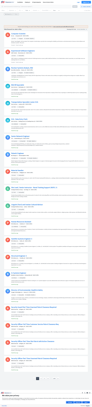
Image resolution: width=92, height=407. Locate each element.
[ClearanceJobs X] (85, 393)
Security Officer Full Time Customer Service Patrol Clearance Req (35, 324)
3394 (54, 378)
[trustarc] (87, 405)
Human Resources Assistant (21, 222)
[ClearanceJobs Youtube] (87, 393)
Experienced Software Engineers (23, 51)
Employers (27, 2)
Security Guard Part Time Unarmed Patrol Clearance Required (33, 307)
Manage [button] (70, 402)
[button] (27, 10)
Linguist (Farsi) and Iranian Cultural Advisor (27, 204)
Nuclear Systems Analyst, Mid (22, 68)
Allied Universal (14, 309)
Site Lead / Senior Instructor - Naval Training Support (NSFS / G (34, 187)
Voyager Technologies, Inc (16, 292)
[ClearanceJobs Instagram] (90, 393)
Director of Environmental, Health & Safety (27, 290)
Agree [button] (86, 402)
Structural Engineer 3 (19, 256)
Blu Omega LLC (14, 155)
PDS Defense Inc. (14, 172)
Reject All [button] (78, 402)
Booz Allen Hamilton (15, 70)
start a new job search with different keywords (63, 26)
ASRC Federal (14, 53)
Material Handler (17, 170)
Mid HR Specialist (17, 85)
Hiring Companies (36, 2)
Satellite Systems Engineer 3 (21, 239)
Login (78, 2)
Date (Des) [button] (83, 29)
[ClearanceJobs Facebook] (82, 393)
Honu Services (14, 87)
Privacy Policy (4, 405)
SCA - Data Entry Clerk (19, 119)
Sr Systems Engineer (18, 273)
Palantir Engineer (17, 153)
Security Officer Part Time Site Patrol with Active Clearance (32, 341)
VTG (12, 138)
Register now (86, 2)
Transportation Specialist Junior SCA (24, 102)
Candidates (20, 2)
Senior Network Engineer (20, 136)
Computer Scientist (18, 34)
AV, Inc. (12, 35)
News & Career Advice (48, 2)
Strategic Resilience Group (17, 189)
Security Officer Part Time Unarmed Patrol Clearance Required (34, 358)
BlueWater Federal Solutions (17, 275)
